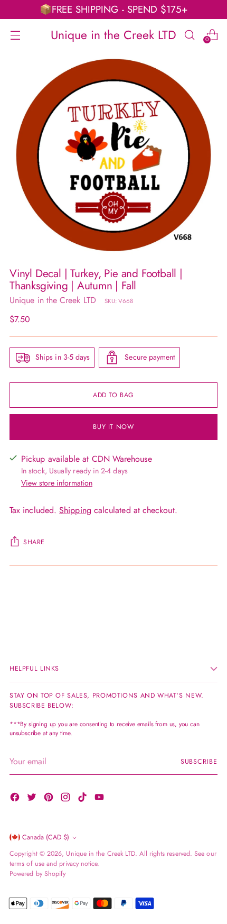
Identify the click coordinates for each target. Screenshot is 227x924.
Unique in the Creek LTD (53, 300)
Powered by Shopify (37, 874)
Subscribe (199, 761)
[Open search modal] (189, 34)
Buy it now (113, 427)
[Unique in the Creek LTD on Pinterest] (49, 799)
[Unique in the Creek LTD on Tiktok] (83, 799)
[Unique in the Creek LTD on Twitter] (32, 799)
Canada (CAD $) (45, 837)
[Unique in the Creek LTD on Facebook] (16, 799)
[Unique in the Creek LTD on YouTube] (100, 799)
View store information (56, 483)
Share (34, 542)
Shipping (75, 510)
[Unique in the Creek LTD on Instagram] (66, 799)
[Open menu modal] (15, 34)
